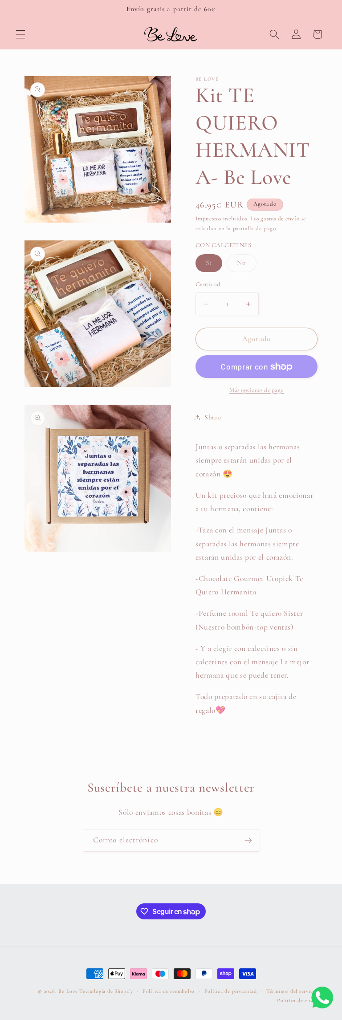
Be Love (67, 991)
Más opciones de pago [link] (256, 390)
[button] (20, 34)
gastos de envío (280, 218)
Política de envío (297, 1000)
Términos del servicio (292, 991)
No (246, 265)
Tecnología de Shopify (106, 991)
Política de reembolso (168, 991)
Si (214, 265)
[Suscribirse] (248, 840)
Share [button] (212, 417)
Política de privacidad (230, 991)
